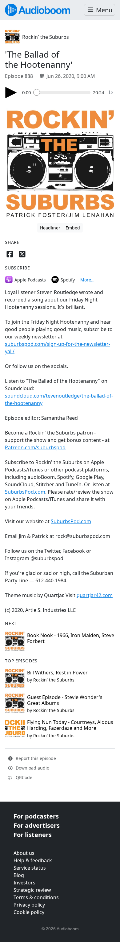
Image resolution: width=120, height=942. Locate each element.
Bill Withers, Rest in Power (57, 672)
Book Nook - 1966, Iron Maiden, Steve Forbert (70, 638)
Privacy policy (29, 904)
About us (24, 853)
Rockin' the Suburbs (45, 37)
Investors (24, 882)
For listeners (33, 835)
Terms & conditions (36, 897)
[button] (99, 10)
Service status (30, 867)
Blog (19, 875)
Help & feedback (33, 860)
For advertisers (37, 825)
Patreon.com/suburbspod (35, 447)
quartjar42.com (95, 595)
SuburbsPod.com (25, 491)
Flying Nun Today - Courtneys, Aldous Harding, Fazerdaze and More (70, 725)
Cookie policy (29, 912)
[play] (11, 92)
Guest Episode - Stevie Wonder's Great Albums (64, 700)
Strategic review (32, 890)
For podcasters (36, 816)
